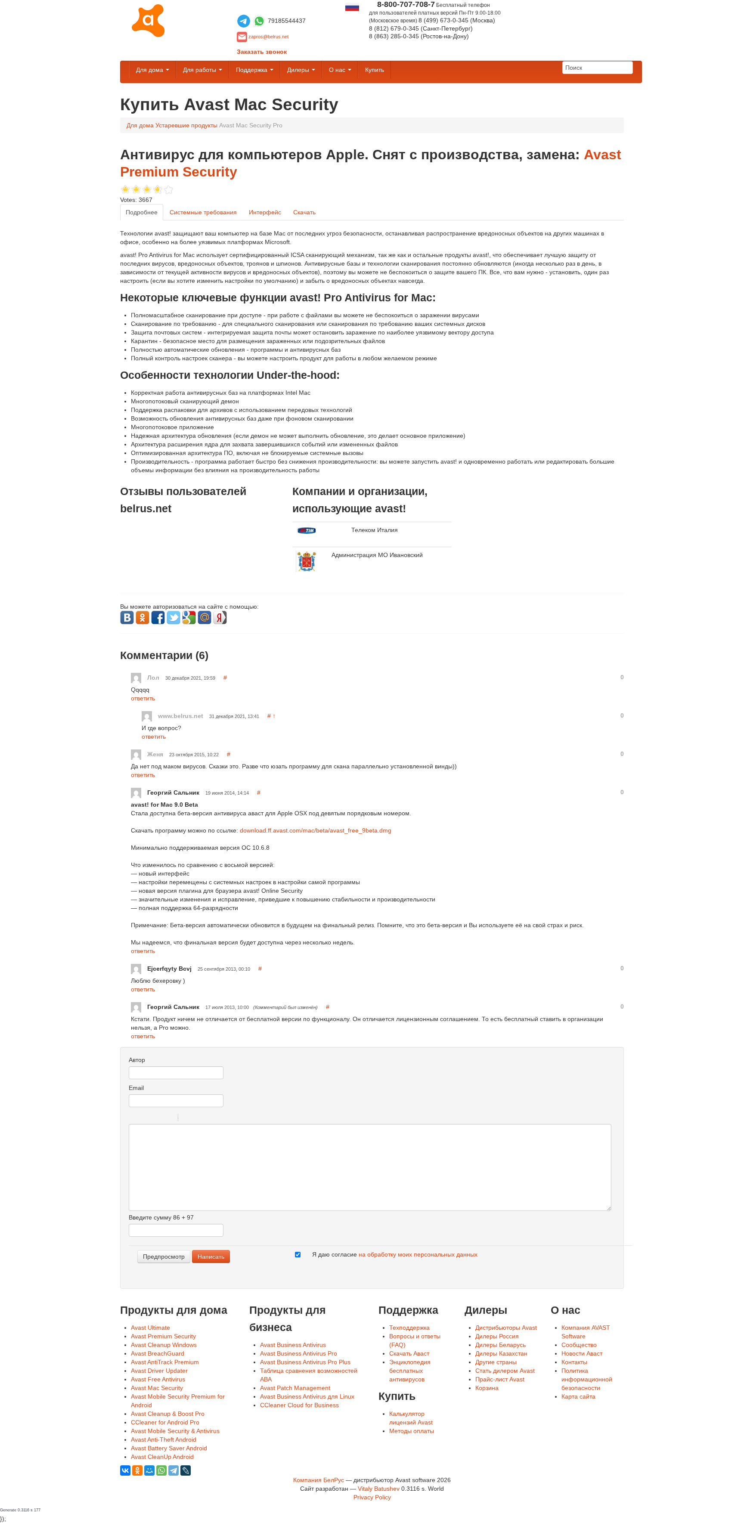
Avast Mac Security (157, 1387)
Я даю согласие (394, 1254)
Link (210, 1118)
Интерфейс (265, 212)
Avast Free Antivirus (158, 1379)
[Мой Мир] (149, 1470)
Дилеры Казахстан (501, 1353)
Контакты (574, 1362)
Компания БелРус (318, 1480)
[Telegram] (173, 1470)
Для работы (200, 69)
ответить (143, 698)
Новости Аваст (581, 1353)
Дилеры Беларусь (500, 1344)
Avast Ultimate (150, 1327)
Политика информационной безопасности (586, 1379)
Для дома (150, 69)
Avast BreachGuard (157, 1353)
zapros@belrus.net (268, 36)
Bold (134, 1118)
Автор (137, 1059)
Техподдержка (409, 1327)
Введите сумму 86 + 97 (161, 1217)
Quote (188, 1118)
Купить (374, 69)
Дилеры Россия (497, 1336)
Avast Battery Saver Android (169, 1448)
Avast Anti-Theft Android (163, 1439)
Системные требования (203, 212)
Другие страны (496, 1362)
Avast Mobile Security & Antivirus (175, 1430)
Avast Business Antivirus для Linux (307, 1396)
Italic (145, 1118)
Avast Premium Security (163, 1336)
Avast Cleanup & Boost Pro (168, 1413)
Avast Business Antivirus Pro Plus (305, 1362)
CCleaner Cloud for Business (299, 1405)
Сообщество (579, 1344)
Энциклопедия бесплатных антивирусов (410, 1371)
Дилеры (299, 69)
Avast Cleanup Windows (164, 1344)
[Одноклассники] (137, 1470)
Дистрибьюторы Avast (506, 1327)
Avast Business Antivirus (293, 1344)
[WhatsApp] (161, 1470)
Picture (221, 1118)
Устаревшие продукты (186, 125)
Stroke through (168, 1118)
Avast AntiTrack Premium (165, 1362)
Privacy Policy (372, 1497)
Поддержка (252, 69)
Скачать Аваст (409, 1353)
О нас (338, 69)
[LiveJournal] (185, 1470)
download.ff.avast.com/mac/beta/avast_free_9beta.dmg (315, 830)
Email (136, 1087)
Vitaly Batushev (379, 1488)
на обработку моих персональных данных (418, 1254)
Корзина (487, 1387)
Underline (156, 1118)
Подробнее (142, 212)
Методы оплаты (411, 1430)
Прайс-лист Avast (499, 1379)
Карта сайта (578, 1396)
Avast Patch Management (295, 1387)
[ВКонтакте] (125, 1470)
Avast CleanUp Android (162, 1456)
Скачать (304, 212)
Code (199, 1118)
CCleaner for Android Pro (165, 1422)
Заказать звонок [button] (262, 51)
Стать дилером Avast (505, 1370)
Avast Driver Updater (159, 1370)
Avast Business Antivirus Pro (298, 1353)
